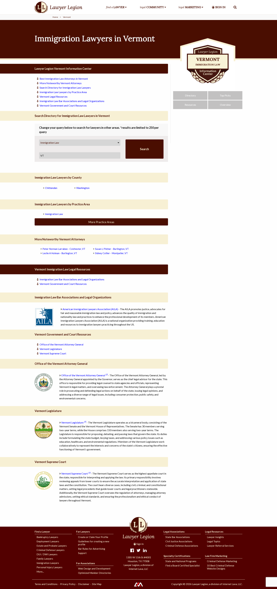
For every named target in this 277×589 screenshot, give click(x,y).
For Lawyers (83, 531)
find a (115, 7)
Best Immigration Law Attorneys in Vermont (64, 78)
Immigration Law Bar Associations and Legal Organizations (72, 101)
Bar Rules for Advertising (91, 548)
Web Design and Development (94, 568)
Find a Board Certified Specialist (182, 565)
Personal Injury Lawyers (49, 567)
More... (40, 571)
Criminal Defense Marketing (222, 561)
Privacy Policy (68, 584)
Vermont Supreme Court (53, 353)
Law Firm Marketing (216, 555)
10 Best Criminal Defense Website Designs (220, 567)
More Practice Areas (101, 222)
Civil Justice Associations (178, 541)
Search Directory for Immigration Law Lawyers (65, 87)
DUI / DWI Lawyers (47, 554)
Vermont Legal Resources (53, 96)
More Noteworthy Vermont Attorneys (61, 83)
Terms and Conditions (46, 584)
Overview (225, 104)
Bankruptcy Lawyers (47, 537)
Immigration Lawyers (48, 562)
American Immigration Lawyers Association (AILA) (90, 309)
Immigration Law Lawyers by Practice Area (63, 92)
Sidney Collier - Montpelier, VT (111, 253)
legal (152, 7)
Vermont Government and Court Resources (63, 105)
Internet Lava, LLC (232, 584)
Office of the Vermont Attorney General (61, 344)
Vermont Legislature (51, 348)
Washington (82, 187)
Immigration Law (49, 142)
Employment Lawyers (48, 541)
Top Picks (225, 95)
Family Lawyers (45, 558)
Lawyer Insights (215, 537)
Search (144, 149)
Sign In (140, 543)
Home (55, 17)
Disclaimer (83, 584)
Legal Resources (214, 531)
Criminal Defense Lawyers (50, 550)
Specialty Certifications (177, 555)
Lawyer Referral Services (220, 545)
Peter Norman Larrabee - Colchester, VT (63, 248)
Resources (190, 104)
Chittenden (51, 187)
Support (82, 553)
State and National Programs (180, 561)
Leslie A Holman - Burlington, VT (59, 253)
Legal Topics (213, 541)
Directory (190, 95)
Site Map (96, 584)
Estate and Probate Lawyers (52, 545)
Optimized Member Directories (94, 572)
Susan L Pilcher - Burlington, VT (112, 248)
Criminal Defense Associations (181, 545)
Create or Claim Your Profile (93, 537)
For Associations (85, 563)
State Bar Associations (177, 537)
